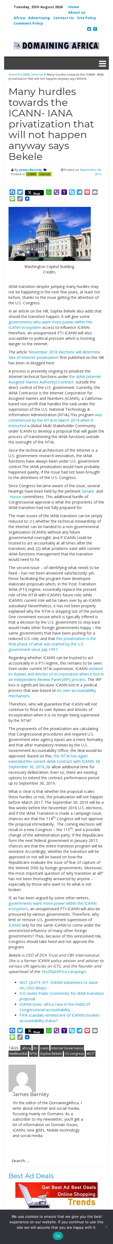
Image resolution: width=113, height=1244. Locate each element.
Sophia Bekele (51, 1053)
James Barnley (30, 170)
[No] (106, 1227)
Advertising (39, 17)
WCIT (91, 1053)
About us (76, 12)
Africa (19, 17)
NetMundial (18, 1053)
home (13, 74)
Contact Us (63, 17)
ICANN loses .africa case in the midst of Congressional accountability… (54, 1007)
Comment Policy (28, 23)
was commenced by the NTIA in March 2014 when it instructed (55, 420)
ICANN (25, 74)
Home (73, 6)
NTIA (33, 1053)
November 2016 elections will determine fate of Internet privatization (54, 354)
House (15, 496)
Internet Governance (67, 1048)
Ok (57, 1236)
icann (44, 1048)
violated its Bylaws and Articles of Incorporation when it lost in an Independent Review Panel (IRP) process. (56, 674)
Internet (37, 74)
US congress (74, 1053)
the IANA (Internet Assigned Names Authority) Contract (55, 379)
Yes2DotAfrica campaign (63, 971)
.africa (26, 1048)
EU (35, 1048)
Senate (88, 491)
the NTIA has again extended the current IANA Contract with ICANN (52, 758)
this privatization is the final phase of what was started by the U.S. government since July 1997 (52, 644)
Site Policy (86, 17)
